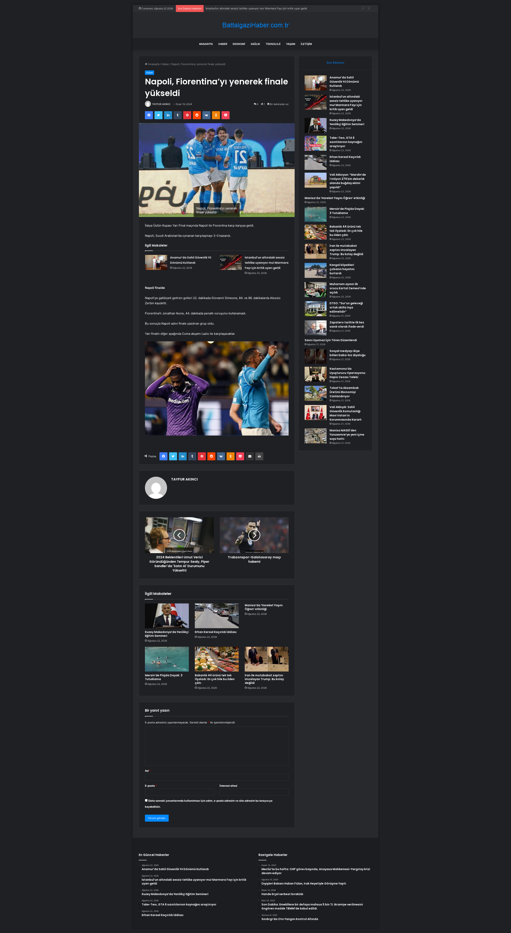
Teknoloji (273, 44)
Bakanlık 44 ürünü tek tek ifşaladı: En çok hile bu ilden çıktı (215, 679)
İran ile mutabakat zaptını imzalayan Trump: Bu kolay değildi (264, 679)
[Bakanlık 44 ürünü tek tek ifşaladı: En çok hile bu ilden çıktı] (217, 659)
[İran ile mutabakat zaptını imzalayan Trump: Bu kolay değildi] (267, 659)
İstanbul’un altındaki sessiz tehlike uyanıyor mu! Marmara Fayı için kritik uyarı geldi (266, 263)
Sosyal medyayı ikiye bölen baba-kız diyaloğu (347, 353)
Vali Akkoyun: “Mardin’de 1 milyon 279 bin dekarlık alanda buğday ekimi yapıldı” (348, 181)
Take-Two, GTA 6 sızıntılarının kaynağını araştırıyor (346, 142)
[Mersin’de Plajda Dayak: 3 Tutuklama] (167, 659)
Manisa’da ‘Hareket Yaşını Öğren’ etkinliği (264, 607)
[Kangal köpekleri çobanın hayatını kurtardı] (316, 270)
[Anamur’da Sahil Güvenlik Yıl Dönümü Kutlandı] (156, 262)
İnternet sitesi (228, 785)
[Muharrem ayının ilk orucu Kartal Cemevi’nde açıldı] (316, 289)
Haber (222, 44)
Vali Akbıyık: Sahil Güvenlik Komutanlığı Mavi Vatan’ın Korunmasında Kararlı (345, 413)
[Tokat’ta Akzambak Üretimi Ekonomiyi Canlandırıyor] (316, 393)
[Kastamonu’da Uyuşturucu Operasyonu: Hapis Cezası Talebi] (316, 374)
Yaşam (290, 44)
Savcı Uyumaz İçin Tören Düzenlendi (331, 340)
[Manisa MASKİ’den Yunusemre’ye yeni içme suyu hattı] (316, 435)
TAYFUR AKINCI (161, 104)
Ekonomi (239, 44)
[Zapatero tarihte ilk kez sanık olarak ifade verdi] (316, 327)
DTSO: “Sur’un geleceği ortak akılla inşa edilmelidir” (346, 307)
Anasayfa (206, 44)
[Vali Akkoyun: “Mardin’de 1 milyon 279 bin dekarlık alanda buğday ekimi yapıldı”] (316, 180)
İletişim (306, 44)
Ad (148, 770)
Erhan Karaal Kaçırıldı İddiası (216, 632)
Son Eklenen (335, 62)
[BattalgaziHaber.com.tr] (255, 25)
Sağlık (255, 44)
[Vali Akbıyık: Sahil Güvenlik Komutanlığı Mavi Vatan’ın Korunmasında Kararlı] (316, 412)
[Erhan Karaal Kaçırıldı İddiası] (217, 615)
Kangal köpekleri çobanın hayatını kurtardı (342, 269)
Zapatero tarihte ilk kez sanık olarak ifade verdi (347, 324)
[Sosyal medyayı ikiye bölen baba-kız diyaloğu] (316, 356)
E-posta (151, 785)
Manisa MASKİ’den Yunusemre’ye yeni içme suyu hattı (347, 434)
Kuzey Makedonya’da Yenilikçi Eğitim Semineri (234, 8)
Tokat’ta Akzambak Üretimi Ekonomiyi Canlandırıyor (344, 392)
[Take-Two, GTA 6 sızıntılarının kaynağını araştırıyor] (316, 143)
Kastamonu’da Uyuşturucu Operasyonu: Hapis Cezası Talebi (348, 373)
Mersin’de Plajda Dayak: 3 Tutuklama (163, 677)
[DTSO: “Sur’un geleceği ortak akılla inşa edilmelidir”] (316, 308)
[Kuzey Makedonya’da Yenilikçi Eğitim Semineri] (167, 615)
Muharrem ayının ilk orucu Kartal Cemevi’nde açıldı (348, 288)
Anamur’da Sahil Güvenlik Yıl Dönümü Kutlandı (344, 81)
